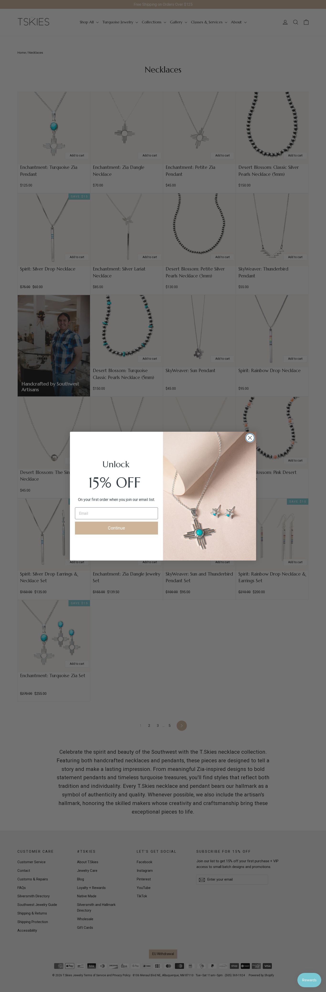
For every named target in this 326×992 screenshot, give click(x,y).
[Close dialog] (250, 438)
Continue (116, 527)
